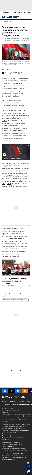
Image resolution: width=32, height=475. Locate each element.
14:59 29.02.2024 (7, 22)
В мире (5, 294)
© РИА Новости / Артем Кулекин (10, 61)
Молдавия (6, 297)
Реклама (15, 404)
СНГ (3, 183)
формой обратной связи (9, 459)
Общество (12, 401)
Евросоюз (23, 294)
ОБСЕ (9, 183)
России (10, 166)
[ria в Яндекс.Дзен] (11, 391)
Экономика (20, 401)
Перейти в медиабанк (23, 61)
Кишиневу (5, 256)
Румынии (17, 244)
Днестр (4, 120)
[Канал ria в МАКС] (5, 391)
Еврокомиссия (13, 294)
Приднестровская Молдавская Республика (15, 299)
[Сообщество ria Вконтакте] (18, 391)
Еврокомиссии (7, 141)
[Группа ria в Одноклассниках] (25, 391)
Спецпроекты (6, 404)
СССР (4, 239)
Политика (4, 401)
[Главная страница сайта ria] (10, 17)
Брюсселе (23, 136)
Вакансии (5, 412)
